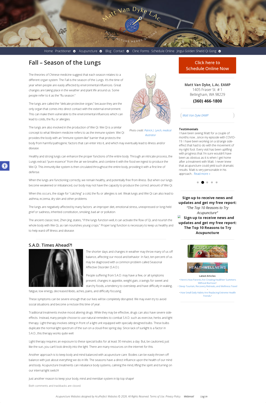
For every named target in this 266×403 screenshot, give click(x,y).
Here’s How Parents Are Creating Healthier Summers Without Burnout (208, 281)
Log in (203, 396)
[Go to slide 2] (202, 182)
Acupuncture (88, 51)
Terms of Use (157, 396)
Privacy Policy (173, 396)
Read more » (202, 174)
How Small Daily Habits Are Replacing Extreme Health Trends (208, 294)
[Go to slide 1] (198, 182)
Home (48, 51)
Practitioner (63, 51)
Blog (108, 51)
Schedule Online (162, 51)
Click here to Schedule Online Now (207, 65)
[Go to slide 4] (212, 182)
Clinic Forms (140, 51)
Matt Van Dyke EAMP (195, 115)
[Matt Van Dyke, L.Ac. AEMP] (133, 23)
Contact (118, 51)
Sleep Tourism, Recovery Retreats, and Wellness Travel (208, 286)
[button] (4, 166)
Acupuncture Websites (68, 396)
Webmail (189, 396)
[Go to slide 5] (216, 182)
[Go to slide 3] (207, 182)
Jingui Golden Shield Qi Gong (196, 51)
